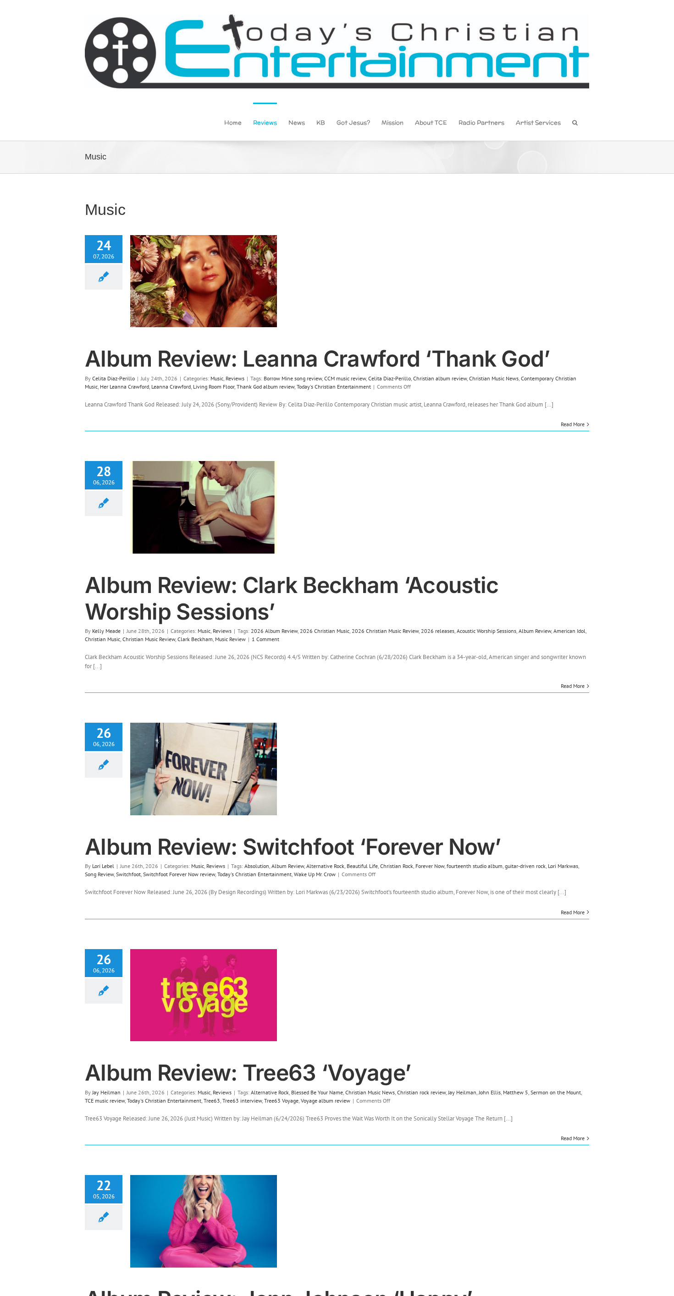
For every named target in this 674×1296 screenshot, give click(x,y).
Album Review (535, 630)
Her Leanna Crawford (124, 386)
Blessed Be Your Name (317, 1092)
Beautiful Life (362, 865)
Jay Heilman (106, 1092)
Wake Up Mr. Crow (315, 874)
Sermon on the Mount (555, 1092)
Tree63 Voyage (281, 1100)
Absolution (256, 865)
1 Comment (265, 639)
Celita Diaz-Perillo (113, 378)
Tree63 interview (242, 1100)
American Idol (569, 630)
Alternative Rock (325, 865)
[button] (575, 122)
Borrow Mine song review (293, 378)
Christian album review (440, 378)
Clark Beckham (195, 639)
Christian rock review (421, 1092)
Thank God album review (265, 386)
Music (216, 378)
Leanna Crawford (171, 386)
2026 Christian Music (324, 630)
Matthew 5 (515, 1092)
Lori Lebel (103, 865)
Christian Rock (396, 865)
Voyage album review (325, 1100)
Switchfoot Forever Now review (179, 874)
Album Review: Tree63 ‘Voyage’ (248, 1072)
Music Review (230, 639)
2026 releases (437, 630)
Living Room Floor (213, 386)
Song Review (99, 874)
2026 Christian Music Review (385, 630)
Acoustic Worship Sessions (486, 630)
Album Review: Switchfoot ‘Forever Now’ (293, 846)
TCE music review (105, 1100)
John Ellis (490, 1092)
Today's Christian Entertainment (334, 386)
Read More (573, 424)
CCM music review (345, 378)
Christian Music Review (148, 639)
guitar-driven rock (525, 865)
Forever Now (429, 865)
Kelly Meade (106, 630)
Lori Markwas (563, 865)
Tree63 (212, 1100)
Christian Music (102, 639)
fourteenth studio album (475, 865)
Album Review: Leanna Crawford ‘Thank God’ (317, 358)
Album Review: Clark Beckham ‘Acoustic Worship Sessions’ (291, 598)
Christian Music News (494, 378)
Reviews (235, 378)
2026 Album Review (274, 630)
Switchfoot (128, 874)
